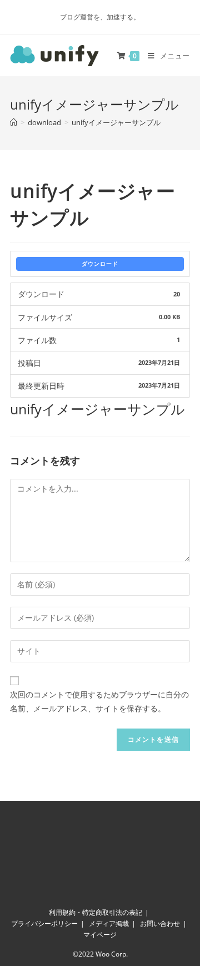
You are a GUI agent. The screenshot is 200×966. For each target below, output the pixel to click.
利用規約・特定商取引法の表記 (95, 912)
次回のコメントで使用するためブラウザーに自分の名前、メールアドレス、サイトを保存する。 (99, 701)
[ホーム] (13, 122)
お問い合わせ (160, 923)
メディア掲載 (109, 923)
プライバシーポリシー (44, 923)
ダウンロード (100, 263)
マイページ (100, 934)
